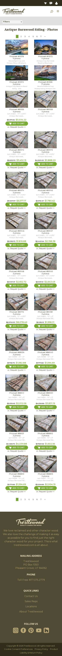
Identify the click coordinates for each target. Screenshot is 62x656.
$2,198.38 (50, 241)
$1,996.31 (49, 322)
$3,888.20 (50, 160)
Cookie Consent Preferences (18, 649)
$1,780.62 (50, 200)
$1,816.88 (21, 241)
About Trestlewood (31, 611)
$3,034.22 (21, 119)
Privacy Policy (41, 649)
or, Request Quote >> (17, 127)
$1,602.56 (50, 443)
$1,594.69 (50, 362)
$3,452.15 (21, 160)
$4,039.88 (21, 443)
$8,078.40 (21, 322)
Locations (31, 606)
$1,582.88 (21, 362)
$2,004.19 (50, 484)
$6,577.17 (21, 200)
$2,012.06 (21, 403)
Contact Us (31, 596)
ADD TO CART (18, 123)
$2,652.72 (21, 281)
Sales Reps (31, 601)
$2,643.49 (49, 281)
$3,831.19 (50, 403)
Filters (6, 21)
